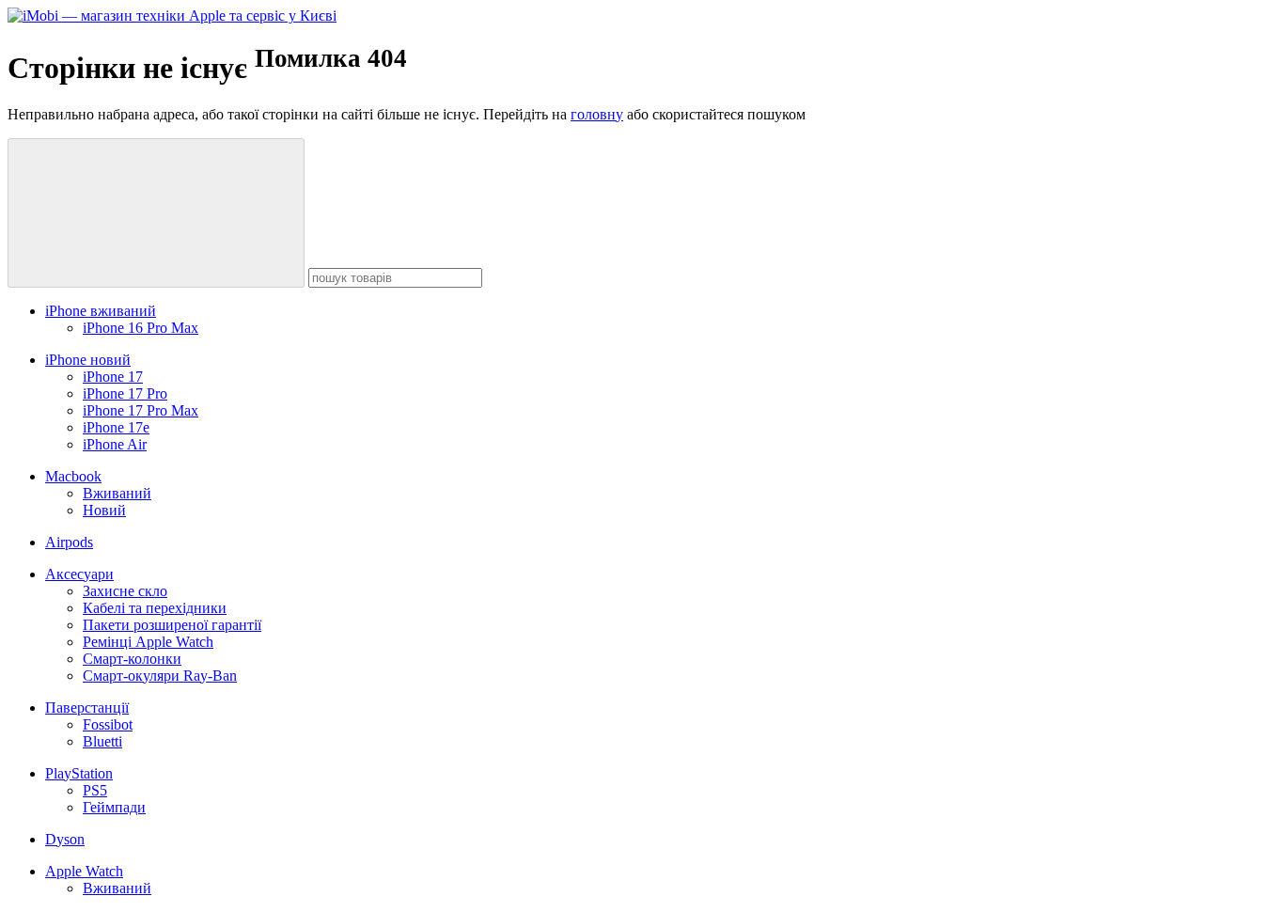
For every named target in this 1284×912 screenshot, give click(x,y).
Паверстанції (87, 707)
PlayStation (79, 773)
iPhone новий (88, 360)
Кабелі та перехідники (155, 608)
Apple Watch (84, 871)
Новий (104, 510)
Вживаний (117, 493)
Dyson (65, 839)
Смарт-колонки (132, 659)
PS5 (95, 790)
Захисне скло (125, 591)
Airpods (69, 542)
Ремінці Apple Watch (148, 642)
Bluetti (102, 741)
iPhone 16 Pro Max (140, 328)
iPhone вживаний (100, 311)
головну (597, 114)
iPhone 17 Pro (125, 393)
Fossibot (108, 724)
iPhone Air (115, 444)
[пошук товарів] (156, 213)
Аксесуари (79, 574)
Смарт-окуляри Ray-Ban (160, 676)
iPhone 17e (116, 427)
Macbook (73, 476)
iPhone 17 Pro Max (140, 410)
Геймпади (114, 807)
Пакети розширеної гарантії (172, 625)
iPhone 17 (113, 377)
